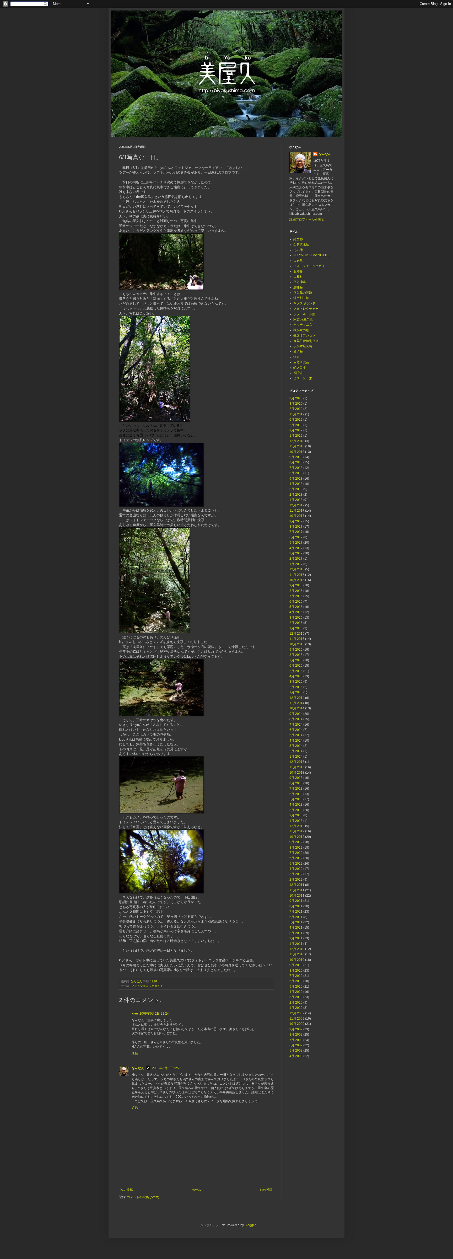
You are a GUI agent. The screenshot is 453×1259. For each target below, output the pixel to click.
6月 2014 (296, 730)
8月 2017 (296, 526)
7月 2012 (296, 853)
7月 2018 (296, 468)
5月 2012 (296, 863)
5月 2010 (296, 986)
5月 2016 (296, 607)
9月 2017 (296, 521)
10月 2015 (296, 644)
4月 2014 (296, 740)
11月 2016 (296, 575)
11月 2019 (296, 414)
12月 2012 (296, 826)
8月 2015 (296, 655)
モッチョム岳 (302, 324)
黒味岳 (298, 287)
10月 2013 (296, 772)
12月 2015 (296, 633)
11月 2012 (296, 831)
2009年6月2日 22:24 (154, 1013)
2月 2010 (296, 1002)
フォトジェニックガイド (147, 985)
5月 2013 (296, 799)
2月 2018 (296, 494)
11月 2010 (296, 954)
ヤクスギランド (304, 303)
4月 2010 (296, 992)
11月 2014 (296, 703)
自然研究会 (301, 362)
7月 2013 (296, 788)
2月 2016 (296, 623)
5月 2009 (296, 1050)
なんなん (138, 1068)
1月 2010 (296, 1008)
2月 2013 (296, 815)
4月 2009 (296, 1056)
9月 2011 (296, 901)
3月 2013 (296, 810)
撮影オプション (304, 335)
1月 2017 (296, 564)
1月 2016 (296, 628)
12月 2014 (296, 698)
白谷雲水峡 (301, 245)
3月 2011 (296, 933)
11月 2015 (296, 639)
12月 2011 (296, 885)
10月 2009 (296, 1024)
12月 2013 (296, 762)
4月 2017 (296, 548)
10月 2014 (296, 708)
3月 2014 (296, 746)
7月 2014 (296, 724)
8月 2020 (296, 398)
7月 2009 (296, 1040)
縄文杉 (298, 239)
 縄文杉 (298, 373)
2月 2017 (296, 558)
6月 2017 (296, 537)
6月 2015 (296, 665)
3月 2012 (296, 874)
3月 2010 (296, 997)
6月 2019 (296, 419)
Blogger (250, 1225)
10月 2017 (296, 516)
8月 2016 (296, 591)
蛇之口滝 (299, 367)
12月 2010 (296, 949)
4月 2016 (296, 612)
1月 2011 (296, 944)
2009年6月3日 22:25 (166, 1068)
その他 (298, 250)
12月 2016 (296, 569)
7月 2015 (296, 660)
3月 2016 (296, 617)
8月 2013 (296, 783)
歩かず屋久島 (302, 346)
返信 (135, 1053)
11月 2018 (296, 446)
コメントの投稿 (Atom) (143, 1197)
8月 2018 (296, 462)
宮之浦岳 (299, 282)
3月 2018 (296, 489)
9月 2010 (296, 965)
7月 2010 (296, 976)
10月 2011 (296, 895)
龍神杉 (298, 271)
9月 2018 (296, 457)
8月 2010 (296, 970)
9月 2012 (296, 842)
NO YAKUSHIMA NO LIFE (311, 255)
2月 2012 (296, 879)
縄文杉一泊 (301, 298)
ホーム (196, 1190)
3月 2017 (296, 553)
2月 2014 (296, 751)
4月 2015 (296, 676)
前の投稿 (266, 1190)
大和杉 (298, 276)
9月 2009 (296, 1029)
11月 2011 (296, 890)
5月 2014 (296, 735)
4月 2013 (296, 804)
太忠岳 (298, 260)
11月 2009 (296, 1018)
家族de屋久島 (303, 319)
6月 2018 (296, 473)
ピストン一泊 (302, 378)
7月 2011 (296, 911)
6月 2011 (296, 917)
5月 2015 (296, 671)
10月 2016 (296, 580)
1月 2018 (296, 500)
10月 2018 (296, 452)
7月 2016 (296, 596)
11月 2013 (296, 767)
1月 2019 (296, 435)
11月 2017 (296, 510)
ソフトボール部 (304, 314)
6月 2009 (296, 1045)
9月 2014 (296, 714)
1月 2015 (296, 692)
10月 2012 (296, 837)
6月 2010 (296, 981)
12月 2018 (296, 441)
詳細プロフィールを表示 (306, 219)
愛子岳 (298, 351)
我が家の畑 (301, 330)
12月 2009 (296, 1013)
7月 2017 (296, 532)
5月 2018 (296, 478)
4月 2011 (296, 927)
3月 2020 (296, 403)
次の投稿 (126, 1190)
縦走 (296, 357)
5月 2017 (296, 542)
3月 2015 (296, 681)
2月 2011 (296, 938)
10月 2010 (296, 960)
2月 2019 (296, 430)
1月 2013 (296, 821)
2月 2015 (296, 687)
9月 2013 (296, 778)
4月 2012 (296, 869)
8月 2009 (296, 1034)
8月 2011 (296, 906)
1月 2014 (296, 756)
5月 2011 (296, 922)
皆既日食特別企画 (306, 341)
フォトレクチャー (306, 308)
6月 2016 (296, 601)
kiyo (135, 1013)
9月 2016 (296, 585)
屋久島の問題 (302, 292)
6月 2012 (296, 858)
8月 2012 (296, 847)
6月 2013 (296, 794)
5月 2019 (296, 425)
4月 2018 (296, 484)
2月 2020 (296, 409)
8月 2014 (296, 719)
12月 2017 (296, 505)
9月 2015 (296, 649)
